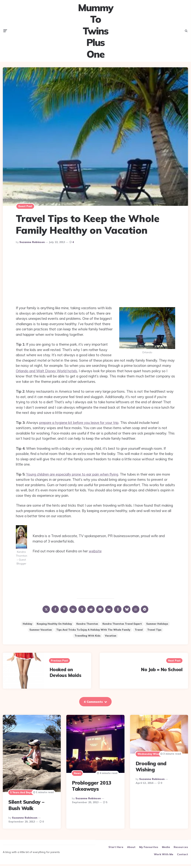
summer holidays (157, 623)
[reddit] (91, 609)
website (95, 551)
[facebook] (55, 609)
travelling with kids (87, 635)
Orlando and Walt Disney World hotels (46, 371)
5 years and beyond (22, 792)
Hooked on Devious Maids (65, 672)
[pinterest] (64, 609)
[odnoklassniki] (117, 609)
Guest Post (25, 206)
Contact (182, 854)
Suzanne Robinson (32, 242)
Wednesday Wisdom (150, 753)
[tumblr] (82, 609)
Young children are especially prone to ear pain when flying (72, 474)
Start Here (115, 847)
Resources (181, 847)
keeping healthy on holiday (54, 623)
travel (139, 629)
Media (166, 847)
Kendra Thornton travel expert (122, 623)
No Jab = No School (161, 669)
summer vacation (40, 629)
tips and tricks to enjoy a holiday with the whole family (93, 629)
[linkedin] (73, 609)
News (77, 773)
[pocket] (100, 609)
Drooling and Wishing (151, 766)
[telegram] (144, 609)
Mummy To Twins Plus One (95, 31)
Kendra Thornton (87, 623)
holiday (27, 623)
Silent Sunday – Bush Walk (26, 805)
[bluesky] (126, 609)
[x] (46, 609)
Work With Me (163, 854)
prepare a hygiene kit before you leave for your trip (79, 422)
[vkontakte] (109, 609)
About (131, 847)
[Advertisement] (95, 276)
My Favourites (148, 847)
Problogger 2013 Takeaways (91, 786)
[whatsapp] (135, 609)
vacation (110, 635)
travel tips (154, 629)
